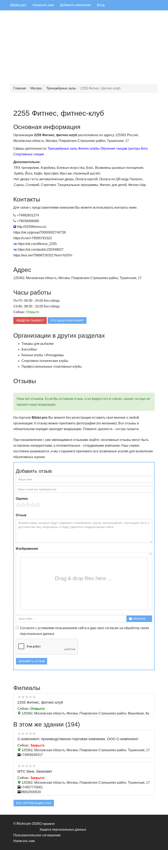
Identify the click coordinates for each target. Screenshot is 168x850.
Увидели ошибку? (30, 320)
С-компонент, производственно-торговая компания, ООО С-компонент (77, 739)
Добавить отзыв (31, 661)
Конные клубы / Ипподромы (43, 355)
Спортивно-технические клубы (45, 361)
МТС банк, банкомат (34, 771)
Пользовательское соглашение (37, 835)
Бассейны (29, 349)
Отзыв (21, 515)
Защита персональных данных (62, 829)
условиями (46, 628)
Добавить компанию (75, 5)
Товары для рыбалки (37, 343)
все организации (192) (33, 803)
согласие (112, 628)
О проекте (47, 824)
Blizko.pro (18, 5)
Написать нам (43, 5)
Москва (36, 88)
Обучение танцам (113, 148)
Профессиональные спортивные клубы (52, 366)
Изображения (27, 548)
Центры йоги (138, 148)
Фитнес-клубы (89, 148)
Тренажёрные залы (61, 88)
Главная (19, 88)
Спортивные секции (28, 154)
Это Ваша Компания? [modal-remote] (67, 320)
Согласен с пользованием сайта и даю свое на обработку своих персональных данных (84, 630)
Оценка (22, 498)
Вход (100, 5)
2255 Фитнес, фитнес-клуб (40, 702)
